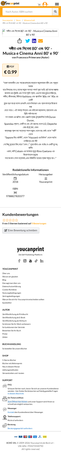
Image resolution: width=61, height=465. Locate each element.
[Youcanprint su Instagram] (24, 260)
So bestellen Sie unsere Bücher (14, 348)
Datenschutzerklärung (11, 286)
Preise (4, 334)
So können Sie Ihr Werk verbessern (16, 324)
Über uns (6, 273)
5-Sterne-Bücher (9, 360)
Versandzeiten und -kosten (13, 373)
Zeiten (5, 337)
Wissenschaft (29, 20)
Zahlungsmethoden (10, 370)
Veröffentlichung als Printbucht (15, 314)
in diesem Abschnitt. (16, 393)
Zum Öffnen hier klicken (17, 401)
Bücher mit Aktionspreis (12, 363)
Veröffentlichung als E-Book (13, 317)
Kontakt (11, 412)
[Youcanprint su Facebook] (19, 260)
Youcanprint (7, 20)
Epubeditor (7, 303)
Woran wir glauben (10, 276)
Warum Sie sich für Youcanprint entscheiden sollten (23, 299)
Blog (4, 280)
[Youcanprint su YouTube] (30, 260)
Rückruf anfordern (15, 420)
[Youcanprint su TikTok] (36, 260)
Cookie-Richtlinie (9, 289)
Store (18, 20)
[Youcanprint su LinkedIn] (41, 260)
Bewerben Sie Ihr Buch (11, 330)
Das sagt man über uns (11, 283)
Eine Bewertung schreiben (22, 230)
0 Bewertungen (39, 223)
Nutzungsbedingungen (11, 293)
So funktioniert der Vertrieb (13, 327)
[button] (45, 3)
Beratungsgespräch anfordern (20, 428)
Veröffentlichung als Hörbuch (14, 321)
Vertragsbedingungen (11, 296)
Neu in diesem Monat (11, 366)
